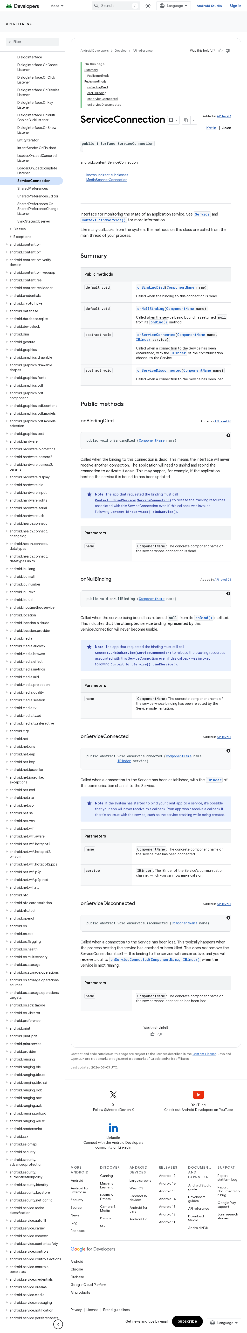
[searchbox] (32, 42)
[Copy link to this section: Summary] (112, 256)
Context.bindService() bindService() (143, 512)
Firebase (77, 1277)
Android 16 (167, 1183)
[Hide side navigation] (58, 1324)
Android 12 (167, 1214)
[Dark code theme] (228, 435)
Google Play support (227, 1204)
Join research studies (228, 1216)
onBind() (159, 322)
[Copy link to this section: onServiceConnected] (133, 737)
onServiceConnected (156, 334)
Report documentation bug (229, 1191)
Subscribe (187, 1321)
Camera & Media (108, 1208)
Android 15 (167, 1191)
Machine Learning (107, 1185)
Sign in (235, 6)
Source (76, 1207)
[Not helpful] (227, 50)
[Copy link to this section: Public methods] (128, 404)
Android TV (138, 1219)
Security (77, 1200)
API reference (20, 24)
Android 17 (167, 1175)
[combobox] (116, 5)
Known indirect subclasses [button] (107, 177)
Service (202, 214)
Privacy (105, 1218)
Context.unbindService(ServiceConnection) (133, 500)
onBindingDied (151, 287)
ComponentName (180, 287)
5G (102, 1226)
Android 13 (167, 1206)
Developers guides (196, 1199)
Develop (120, 51)
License (92, 1310)
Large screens (140, 1180)
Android (77, 1180)
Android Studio (209, 6)
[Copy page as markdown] (186, 120)
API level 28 (222, 580)
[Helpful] (220, 50)
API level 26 (222, 421)
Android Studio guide (199, 1187)
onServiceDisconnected (159, 370)
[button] (31, 229)
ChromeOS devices (138, 1198)
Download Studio (196, 1218)
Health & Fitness (106, 1197)
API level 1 (224, 116)
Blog (74, 1223)
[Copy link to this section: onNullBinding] (116, 579)
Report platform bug (227, 1177)
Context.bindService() (104, 220)
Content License (204, 1054)
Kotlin (211, 128)
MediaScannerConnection (106, 180)
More (54, 6)
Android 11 (167, 1222)
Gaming (106, 1175)
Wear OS (136, 1188)
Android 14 (167, 1199)
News (75, 1215)
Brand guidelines (116, 1310)
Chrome (77, 1269)
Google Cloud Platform (89, 1285)
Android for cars (138, 1209)
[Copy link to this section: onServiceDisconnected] (139, 904)
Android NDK (198, 1228)
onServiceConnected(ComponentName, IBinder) (155, 959)
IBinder (143, 339)
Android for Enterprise (80, 1190)
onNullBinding (150, 308)
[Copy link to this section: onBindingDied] (118, 421)
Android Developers (95, 51)
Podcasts (77, 1230)
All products (80, 1292)
